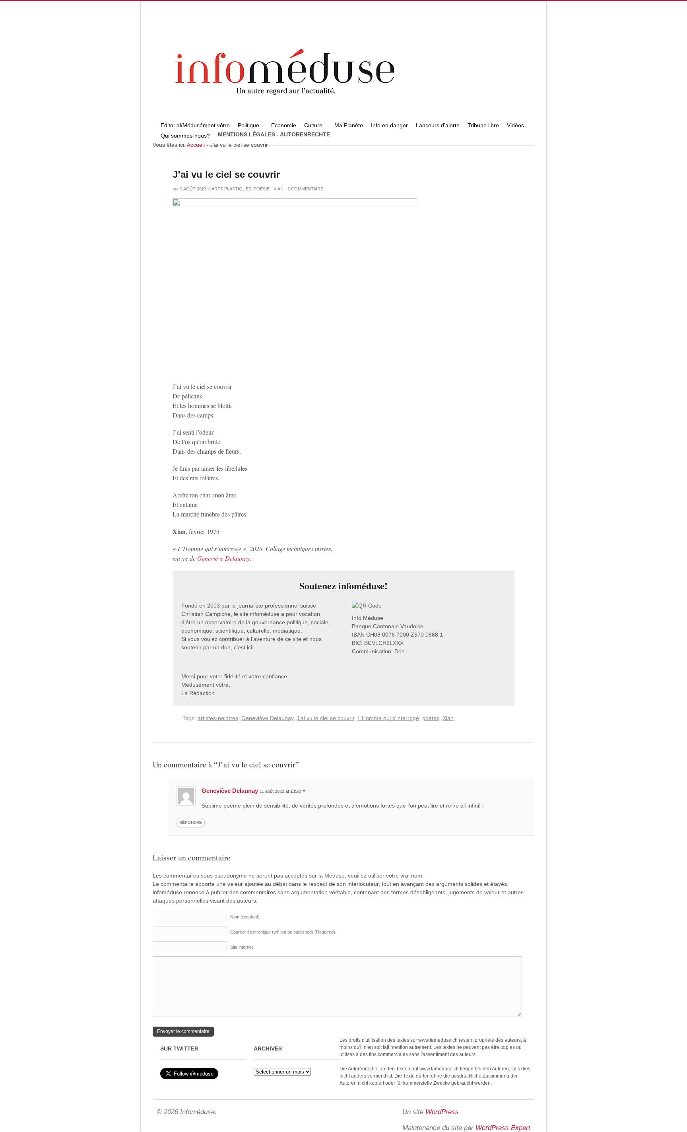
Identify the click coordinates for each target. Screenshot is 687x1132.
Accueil (196, 145)
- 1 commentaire (304, 188)
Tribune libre (483, 125)
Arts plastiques (231, 188)
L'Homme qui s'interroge (388, 718)
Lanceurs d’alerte (438, 125)
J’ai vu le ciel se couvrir (226, 174)
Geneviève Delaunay (223, 558)
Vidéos (515, 125)
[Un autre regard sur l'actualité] (343, 118)
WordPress (442, 1112)
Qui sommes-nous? (183, 136)
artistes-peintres (218, 718)
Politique (246, 126)
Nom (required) (245, 917)
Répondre (190, 822)
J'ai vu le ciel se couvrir (325, 718)
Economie (283, 125)
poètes (430, 718)
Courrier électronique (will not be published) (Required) (282, 932)
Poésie (262, 188)
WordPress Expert (502, 1128)
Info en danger (389, 125)
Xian (278, 188)
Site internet (241, 947)
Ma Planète (348, 125)
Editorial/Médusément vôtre (195, 125)
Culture (311, 126)
